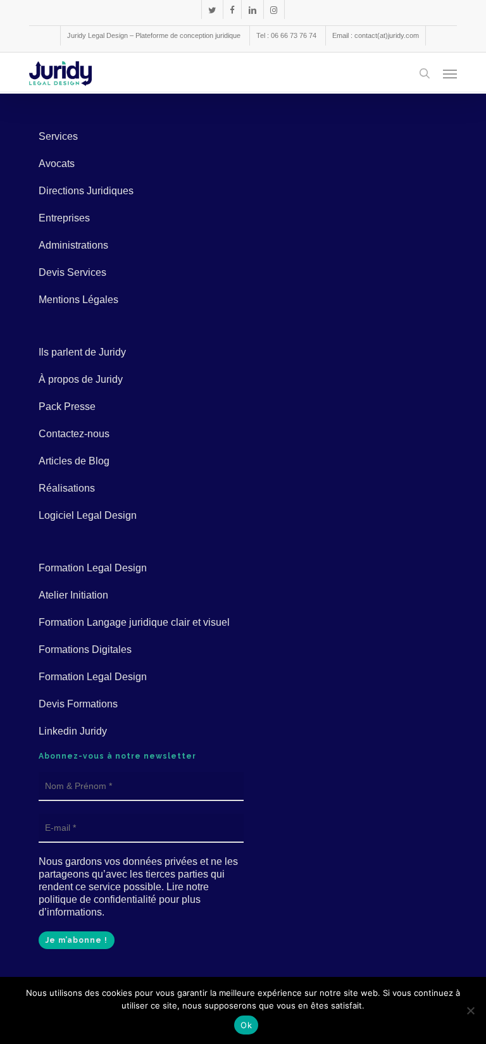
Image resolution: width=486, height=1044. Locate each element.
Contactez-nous (74, 433)
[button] (450, 73)
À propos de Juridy (81, 379)
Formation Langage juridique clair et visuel (134, 622)
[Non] (470, 1010)
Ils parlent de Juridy (82, 352)
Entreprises (64, 218)
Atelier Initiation (73, 595)
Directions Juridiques (86, 190)
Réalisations (67, 488)
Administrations (73, 245)
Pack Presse (67, 406)
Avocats (57, 163)
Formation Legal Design (93, 567)
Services (58, 136)
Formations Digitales (85, 649)
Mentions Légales (78, 299)
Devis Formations (78, 704)
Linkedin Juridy (73, 731)
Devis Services (72, 272)
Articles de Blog (74, 461)
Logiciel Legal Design (88, 515)
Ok (246, 1025)
